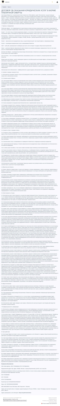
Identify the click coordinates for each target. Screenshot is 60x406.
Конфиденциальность (53, 399)
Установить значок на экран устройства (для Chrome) (15, 400)
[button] (52, 2)
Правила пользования (53, 397)
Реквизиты (51, 400)
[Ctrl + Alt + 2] (59, 18)
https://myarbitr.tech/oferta (25, 392)
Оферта (55, 400)
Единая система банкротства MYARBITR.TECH (12, 397)
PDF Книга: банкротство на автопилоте (49, 403)
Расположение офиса (53, 402)
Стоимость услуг (46, 400)
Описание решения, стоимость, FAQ (11, 399)
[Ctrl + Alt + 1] (59, 17)
